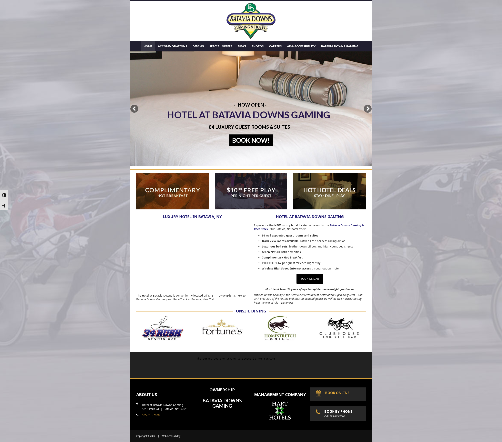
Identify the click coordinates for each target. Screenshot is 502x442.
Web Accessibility (171, 436)
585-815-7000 (151, 415)
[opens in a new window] (280, 419)
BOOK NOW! (251, 140)
